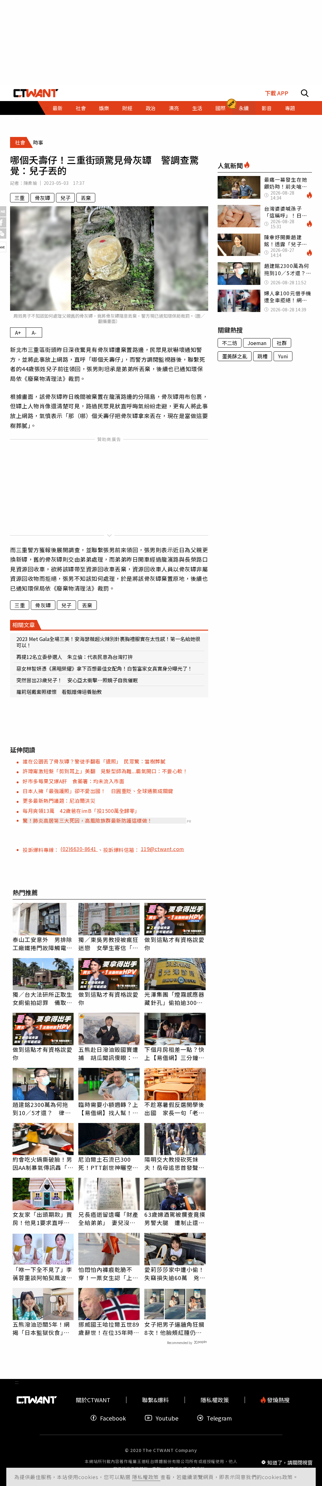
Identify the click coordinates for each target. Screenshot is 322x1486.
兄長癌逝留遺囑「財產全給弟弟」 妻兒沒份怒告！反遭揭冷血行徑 (108, 1218)
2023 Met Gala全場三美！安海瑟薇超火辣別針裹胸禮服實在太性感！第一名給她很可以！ (108, 642)
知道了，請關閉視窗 (290, 1462)
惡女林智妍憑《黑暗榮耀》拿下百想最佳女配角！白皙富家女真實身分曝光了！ (104, 668)
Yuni (283, 356)
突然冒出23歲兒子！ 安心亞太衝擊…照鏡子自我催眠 (77, 680)
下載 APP (276, 93)
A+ (18, 332)
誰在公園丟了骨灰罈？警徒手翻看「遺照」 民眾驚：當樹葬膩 (94, 761)
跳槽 (263, 356)
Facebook (113, 1418)
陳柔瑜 (30, 183)
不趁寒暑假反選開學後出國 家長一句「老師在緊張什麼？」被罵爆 (174, 1108)
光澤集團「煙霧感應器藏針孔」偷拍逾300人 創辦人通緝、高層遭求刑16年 (175, 998)
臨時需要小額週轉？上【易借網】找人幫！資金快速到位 (108, 1108)
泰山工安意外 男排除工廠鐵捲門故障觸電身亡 (43, 943)
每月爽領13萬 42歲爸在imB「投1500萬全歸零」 (81, 810)
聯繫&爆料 (155, 1400)
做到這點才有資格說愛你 (174, 943)
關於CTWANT (93, 1400)
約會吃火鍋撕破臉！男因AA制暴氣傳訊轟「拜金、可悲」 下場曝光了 (43, 1163)
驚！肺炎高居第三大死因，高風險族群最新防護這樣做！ (88, 820)
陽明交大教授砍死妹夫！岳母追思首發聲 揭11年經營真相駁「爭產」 (174, 1163)
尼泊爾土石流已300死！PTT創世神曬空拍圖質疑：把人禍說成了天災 (108, 1163)
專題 (290, 108)
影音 (267, 108)
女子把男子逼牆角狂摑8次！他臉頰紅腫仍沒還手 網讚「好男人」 (174, 1328)
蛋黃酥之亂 (234, 356)
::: (17, 118)
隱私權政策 (146, 1477)
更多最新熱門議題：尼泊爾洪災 (59, 800)
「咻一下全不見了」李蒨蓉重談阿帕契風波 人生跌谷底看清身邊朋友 (43, 1273)
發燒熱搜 (278, 1400)
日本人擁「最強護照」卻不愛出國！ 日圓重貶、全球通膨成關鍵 (98, 791)
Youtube (167, 1418)
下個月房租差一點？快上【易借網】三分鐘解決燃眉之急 (174, 1053)
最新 (58, 108)
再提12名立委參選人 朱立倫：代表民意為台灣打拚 (74, 657)
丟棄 (86, 197)
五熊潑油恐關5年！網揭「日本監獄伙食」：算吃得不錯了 (41, 1328)
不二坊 (229, 343)
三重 (19, 197)
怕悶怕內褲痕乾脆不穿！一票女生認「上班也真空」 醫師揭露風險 (108, 1273)
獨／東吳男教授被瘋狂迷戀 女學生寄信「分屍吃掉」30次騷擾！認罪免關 (108, 943)
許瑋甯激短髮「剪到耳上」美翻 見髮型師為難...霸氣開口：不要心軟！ (105, 771)
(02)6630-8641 (79, 849)
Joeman (256, 343)
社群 (282, 343)
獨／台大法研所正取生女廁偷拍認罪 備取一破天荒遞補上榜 (43, 998)
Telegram (219, 1418)
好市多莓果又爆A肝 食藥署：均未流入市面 (73, 781)
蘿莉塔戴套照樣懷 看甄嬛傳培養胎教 (59, 691)
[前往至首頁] (36, 93)
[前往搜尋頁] (304, 93)
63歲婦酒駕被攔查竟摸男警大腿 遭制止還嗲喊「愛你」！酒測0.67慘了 (174, 1218)
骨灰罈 (42, 197)
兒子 (65, 197)
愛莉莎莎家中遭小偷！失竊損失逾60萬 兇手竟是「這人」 (174, 1273)
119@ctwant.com (162, 849)
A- (34, 332)
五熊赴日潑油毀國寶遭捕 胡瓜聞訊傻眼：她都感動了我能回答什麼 (108, 1053)
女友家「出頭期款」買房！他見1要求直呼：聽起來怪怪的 (43, 1218)
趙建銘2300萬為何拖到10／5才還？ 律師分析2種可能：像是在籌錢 (42, 1108)
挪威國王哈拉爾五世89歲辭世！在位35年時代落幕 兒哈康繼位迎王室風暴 (108, 1328)
